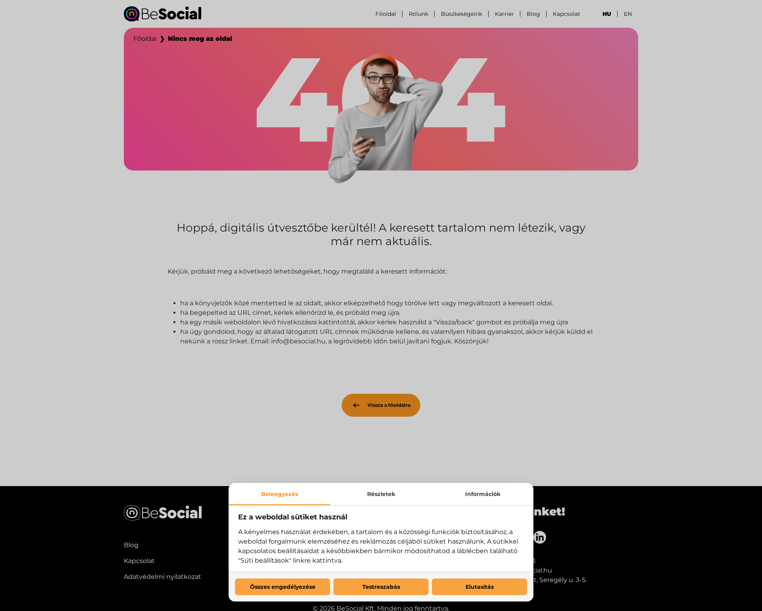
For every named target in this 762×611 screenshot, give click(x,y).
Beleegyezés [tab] (279, 494)
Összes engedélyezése (283, 586)
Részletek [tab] (381, 494)
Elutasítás (480, 586)
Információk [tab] (482, 494)
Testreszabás (381, 586)
